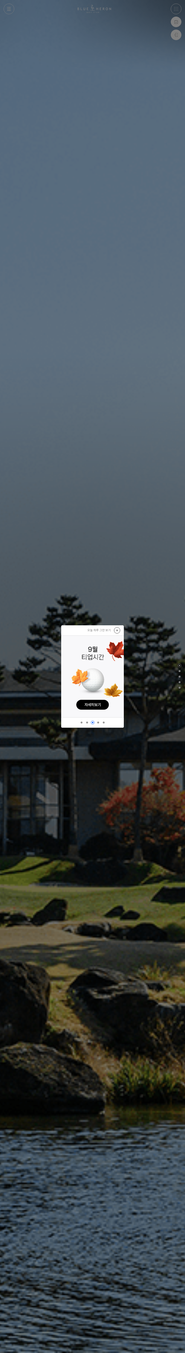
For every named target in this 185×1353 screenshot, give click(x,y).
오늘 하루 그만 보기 (99, 630)
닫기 (117, 630)
